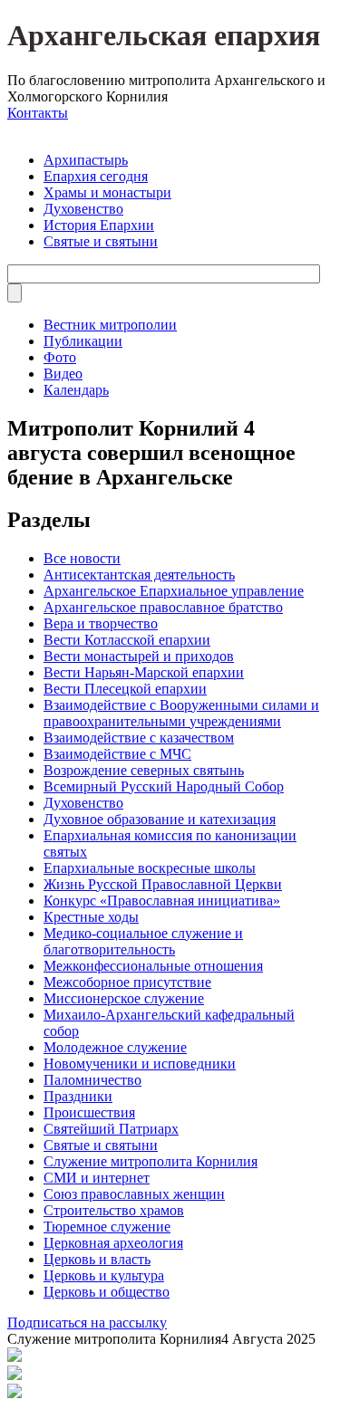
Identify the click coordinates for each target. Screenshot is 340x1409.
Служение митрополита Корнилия (150, 1161)
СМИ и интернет (97, 1177)
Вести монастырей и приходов (139, 656)
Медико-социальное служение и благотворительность (143, 941)
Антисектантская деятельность (139, 574)
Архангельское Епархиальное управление (174, 591)
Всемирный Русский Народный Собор (164, 786)
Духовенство (83, 208)
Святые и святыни (101, 241)
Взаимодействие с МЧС (117, 754)
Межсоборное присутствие (127, 982)
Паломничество (92, 1080)
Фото (60, 357)
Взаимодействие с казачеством (139, 737)
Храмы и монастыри (107, 192)
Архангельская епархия (163, 35)
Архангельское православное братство (163, 607)
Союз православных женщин (134, 1194)
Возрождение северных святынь (144, 770)
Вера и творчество (101, 623)
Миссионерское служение (124, 998)
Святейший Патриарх (111, 1128)
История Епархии (99, 225)
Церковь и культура (104, 1275)
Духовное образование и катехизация (160, 819)
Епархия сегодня (96, 176)
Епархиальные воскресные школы (150, 868)
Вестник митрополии (110, 324)
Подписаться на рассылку (87, 1322)
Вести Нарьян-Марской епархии (144, 672)
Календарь (76, 390)
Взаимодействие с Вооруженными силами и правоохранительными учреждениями (181, 713)
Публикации (83, 341)
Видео (63, 373)
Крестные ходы (91, 917)
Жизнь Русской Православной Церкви (163, 884)
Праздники (78, 1096)
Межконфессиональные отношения (153, 965)
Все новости (82, 558)
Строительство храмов (114, 1210)
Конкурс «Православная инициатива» (162, 900)
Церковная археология (113, 1243)
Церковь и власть (97, 1259)
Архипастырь (86, 160)
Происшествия (89, 1112)
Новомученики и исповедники (140, 1063)
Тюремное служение (107, 1226)
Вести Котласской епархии (127, 639)
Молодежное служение (115, 1047)
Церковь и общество (107, 1291)
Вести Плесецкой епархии (125, 688)
